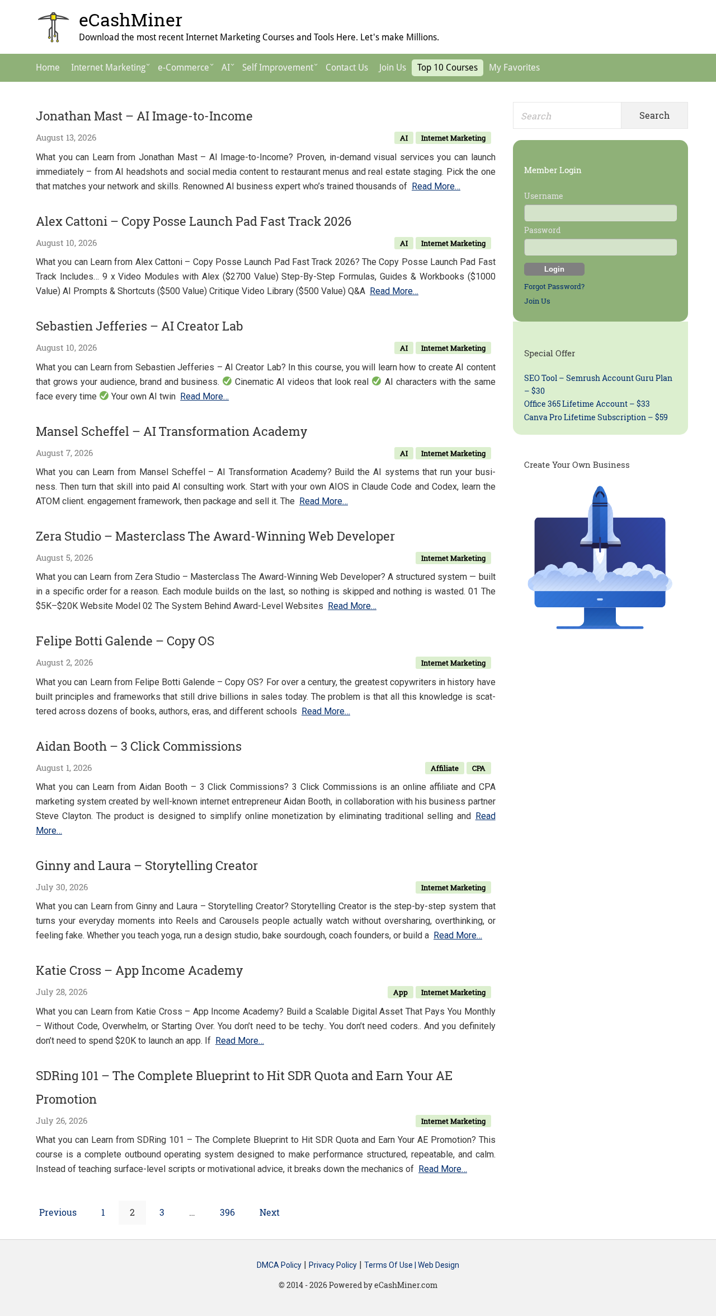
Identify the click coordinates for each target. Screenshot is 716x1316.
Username (543, 195)
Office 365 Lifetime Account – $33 (587, 403)
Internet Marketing (453, 138)
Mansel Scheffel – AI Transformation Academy (171, 431)
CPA (479, 768)
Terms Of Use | (391, 1265)
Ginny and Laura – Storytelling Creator (147, 865)
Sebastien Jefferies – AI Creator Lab (139, 326)
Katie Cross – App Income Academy (139, 970)
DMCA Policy (279, 1265)
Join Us (537, 301)
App (400, 992)
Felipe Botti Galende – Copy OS (125, 641)
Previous (58, 1212)
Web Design (438, 1265)
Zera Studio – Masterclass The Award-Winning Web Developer (215, 536)
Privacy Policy (333, 1265)
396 (229, 1212)
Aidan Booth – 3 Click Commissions (139, 746)
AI (404, 138)
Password (542, 230)
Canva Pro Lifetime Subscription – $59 (596, 417)
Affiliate (445, 768)
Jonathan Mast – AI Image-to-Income (144, 116)
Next (270, 1212)
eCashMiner (130, 19)
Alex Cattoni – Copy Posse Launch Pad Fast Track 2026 (193, 221)
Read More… (436, 186)
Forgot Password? (554, 286)
